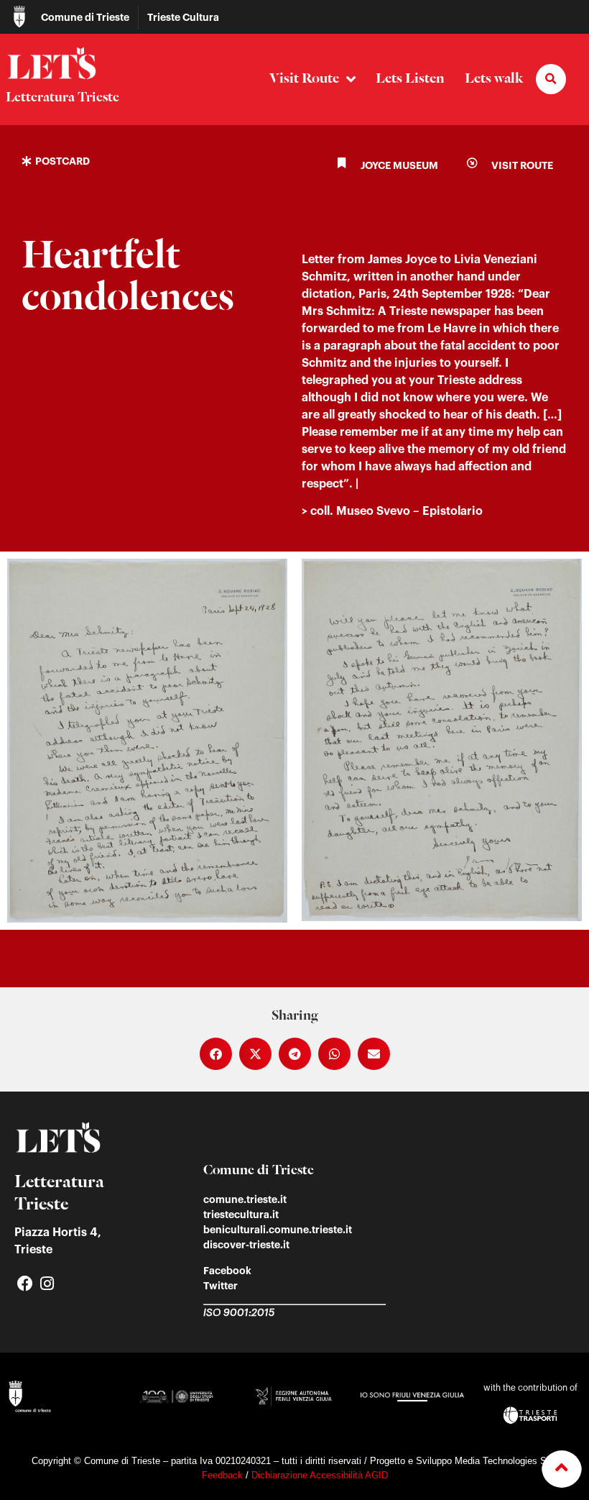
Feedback (222, 1475)
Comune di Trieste (85, 17)
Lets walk (494, 78)
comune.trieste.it (245, 1199)
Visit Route (304, 78)
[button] (551, 79)
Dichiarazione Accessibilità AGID (319, 1475)
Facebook (227, 1271)
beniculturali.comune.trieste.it (277, 1230)
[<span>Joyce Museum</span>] (341, 162)
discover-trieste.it (246, 1245)
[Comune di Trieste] (19, 16)
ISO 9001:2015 (238, 1313)
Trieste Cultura (183, 17)
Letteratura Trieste (62, 98)
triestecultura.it (241, 1214)
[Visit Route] (472, 162)
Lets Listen (410, 78)
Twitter (220, 1286)
